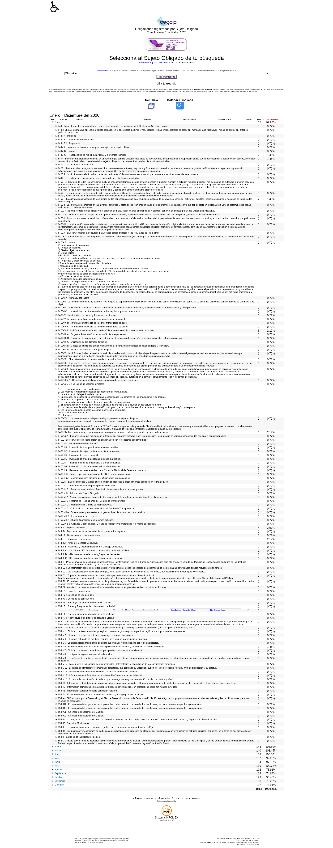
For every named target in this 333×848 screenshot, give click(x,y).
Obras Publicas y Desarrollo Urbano (183, 610)
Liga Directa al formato (218, 610)
